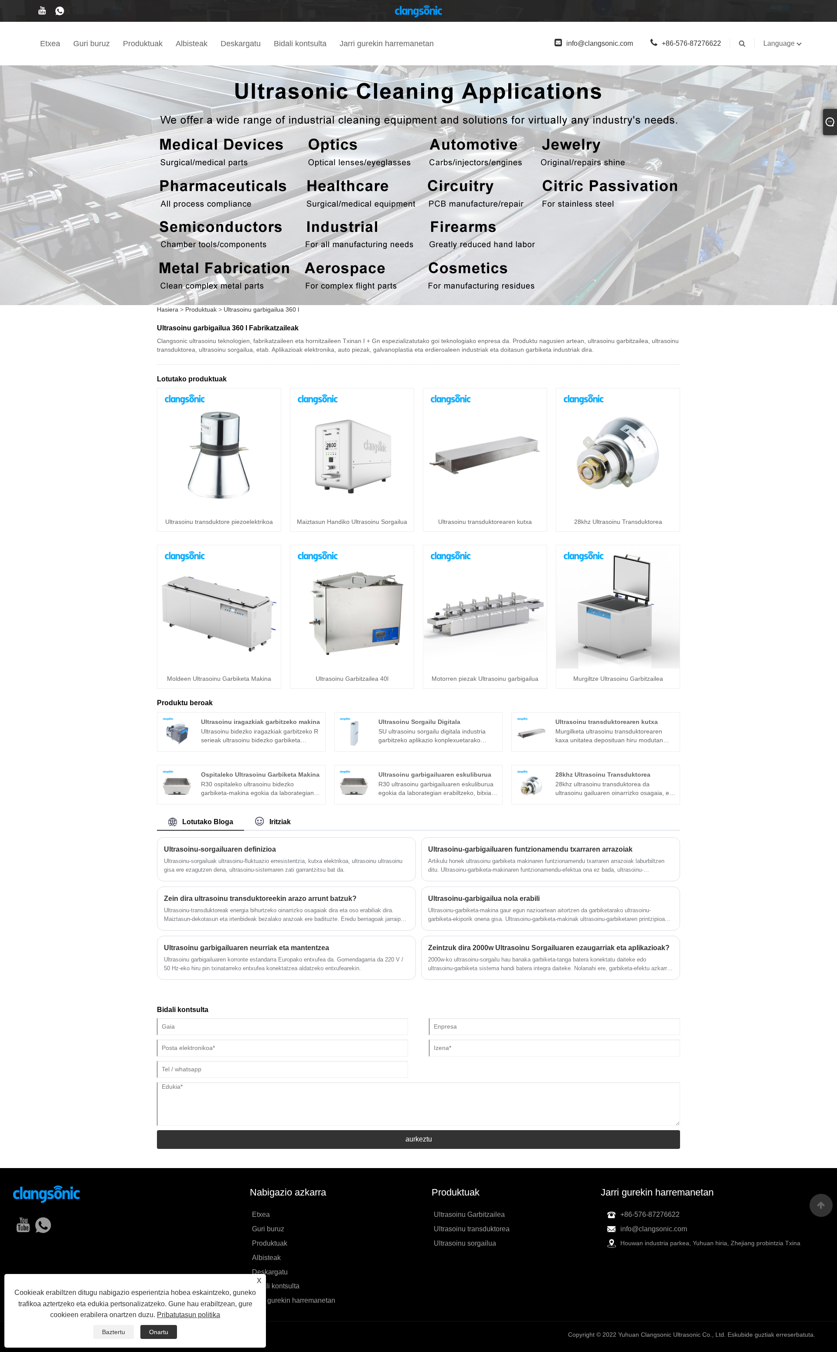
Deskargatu (241, 43)
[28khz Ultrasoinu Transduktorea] (618, 449)
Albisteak (192, 43)
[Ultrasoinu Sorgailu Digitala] (354, 731)
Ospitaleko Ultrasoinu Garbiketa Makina (260, 774)
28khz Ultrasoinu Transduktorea (618, 521)
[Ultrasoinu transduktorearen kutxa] (485, 449)
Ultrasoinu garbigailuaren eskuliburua (434, 774)
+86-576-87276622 (691, 43)
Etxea (50, 43)
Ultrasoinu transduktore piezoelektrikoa (219, 521)
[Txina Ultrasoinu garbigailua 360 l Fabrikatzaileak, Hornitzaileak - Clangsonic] (418, 10)
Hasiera (167, 309)
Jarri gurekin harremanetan (387, 43)
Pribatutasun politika (188, 1314)
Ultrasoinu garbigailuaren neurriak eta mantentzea (246, 947)
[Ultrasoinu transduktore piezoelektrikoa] (219, 449)
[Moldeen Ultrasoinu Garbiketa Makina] (219, 606)
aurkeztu (418, 1139)
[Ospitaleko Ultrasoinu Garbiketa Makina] (177, 784)
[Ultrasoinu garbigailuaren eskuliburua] (354, 784)
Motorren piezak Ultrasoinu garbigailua (485, 678)
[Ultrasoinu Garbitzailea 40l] (352, 606)
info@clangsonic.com (599, 43)
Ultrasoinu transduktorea (472, 1229)
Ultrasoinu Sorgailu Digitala (419, 721)
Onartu (158, 1331)
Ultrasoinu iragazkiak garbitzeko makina (260, 721)
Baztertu (113, 1331)
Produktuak (143, 43)
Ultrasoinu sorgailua (465, 1243)
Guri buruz (91, 43)
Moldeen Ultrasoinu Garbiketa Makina (219, 678)
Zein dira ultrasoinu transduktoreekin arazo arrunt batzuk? (260, 898)
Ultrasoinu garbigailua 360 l (261, 309)
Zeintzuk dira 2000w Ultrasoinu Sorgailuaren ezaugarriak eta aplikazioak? (549, 947)
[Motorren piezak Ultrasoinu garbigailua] (485, 606)
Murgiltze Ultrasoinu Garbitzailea (618, 678)
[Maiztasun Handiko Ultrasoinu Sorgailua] (352, 449)
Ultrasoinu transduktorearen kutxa (485, 521)
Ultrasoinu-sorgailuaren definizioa (220, 849)
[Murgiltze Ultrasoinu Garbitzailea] (618, 606)
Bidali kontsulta (300, 43)
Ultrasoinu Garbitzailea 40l (352, 678)
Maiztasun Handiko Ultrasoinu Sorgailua (352, 521)
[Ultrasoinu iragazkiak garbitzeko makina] (177, 731)
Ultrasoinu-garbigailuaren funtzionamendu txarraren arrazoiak (530, 849)
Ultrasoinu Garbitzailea (469, 1214)
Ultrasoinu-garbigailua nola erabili (484, 898)
